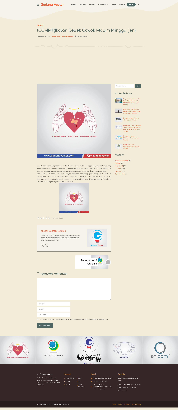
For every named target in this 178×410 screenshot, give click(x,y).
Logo (119, 168)
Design (40, 25)
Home (73, 5)
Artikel (68, 384)
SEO (79, 381)
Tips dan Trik (120, 174)
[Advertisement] (89, 62)
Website (68, 381)
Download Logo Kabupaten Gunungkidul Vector (131, 146)
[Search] (138, 86)
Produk (92, 5)
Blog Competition (121, 160)
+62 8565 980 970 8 (100, 381)
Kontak (122, 5)
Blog (114, 5)
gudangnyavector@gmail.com (62, 36)
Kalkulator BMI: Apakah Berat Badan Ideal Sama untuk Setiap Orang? (131, 111)
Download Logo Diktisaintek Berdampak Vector (131, 138)
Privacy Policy (136, 404)
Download (102, 5)
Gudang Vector (52, 4)
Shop (131, 5)
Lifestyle (118, 171)
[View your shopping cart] (138, 4)
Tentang (82, 5)
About (120, 404)
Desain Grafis (70, 378)
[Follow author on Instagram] (46, 245)
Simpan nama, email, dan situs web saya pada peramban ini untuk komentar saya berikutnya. (73, 319)
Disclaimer (127, 404)
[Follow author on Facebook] (42, 245)
